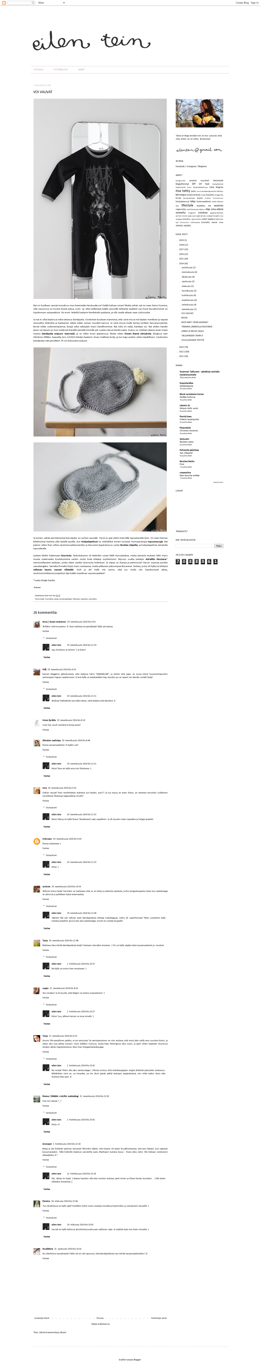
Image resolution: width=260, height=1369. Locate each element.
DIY (194, 184)
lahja (56, 599)
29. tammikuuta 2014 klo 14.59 (66, 887)
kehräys (220, 191)
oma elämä (217, 209)
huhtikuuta (187, 295)
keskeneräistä (193, 195)
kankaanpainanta (209, 191)
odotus (202, 210)
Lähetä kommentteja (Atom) (52, 1332)
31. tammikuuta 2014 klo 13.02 (94, 1096)
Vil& (44, 669)
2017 (181, 249)
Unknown (47, 839)
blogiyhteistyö (182, 184)
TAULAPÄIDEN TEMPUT (192, 336)
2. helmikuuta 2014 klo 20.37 (81, 964)
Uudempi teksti (41, 1318)
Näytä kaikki (218, 482)
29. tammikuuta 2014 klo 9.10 (62, 788)
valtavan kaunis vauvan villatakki (53, 570)
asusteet (205, 181)
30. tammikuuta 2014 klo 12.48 (63, 941)
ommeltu (93, 599)
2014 (181, 264)
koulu (200, 198)
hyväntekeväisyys (200, 187)
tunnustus (184, 222)
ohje (207, 209)
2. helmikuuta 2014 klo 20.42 (81, 1066)
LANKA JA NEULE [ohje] (192, 331)
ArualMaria (47, 1249)
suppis (45, 988)
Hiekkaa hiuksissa (187, 397)
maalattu (201, 206)
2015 (181, 259)
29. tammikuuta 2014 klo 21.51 (81, 696)
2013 (181, 347)
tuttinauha (195, 222)
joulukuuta (187, 268)
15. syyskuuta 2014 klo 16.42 (67, 1249)
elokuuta (186, 286)
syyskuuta (187, 281)
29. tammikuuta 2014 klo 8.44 (76, 740)
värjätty (187, 226)
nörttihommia (193, 210)
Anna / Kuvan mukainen (54, 622)
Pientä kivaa (185, 417)
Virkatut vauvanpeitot (189, 419)
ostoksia (202, 212)
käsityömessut (182, 202)
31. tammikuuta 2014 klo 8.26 (64, 988)
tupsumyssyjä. (155, 541)
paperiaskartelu (216, 213)
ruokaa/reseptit (212, 216)
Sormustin (184, 439)
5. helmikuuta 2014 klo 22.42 (67, 1144)
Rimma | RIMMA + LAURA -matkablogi (60, 1096)
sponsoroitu (196, 219)
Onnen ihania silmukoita (137, 334)
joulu (193, 191)
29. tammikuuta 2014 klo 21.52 (81, 764)
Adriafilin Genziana (156, 559)
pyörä (194, 216)
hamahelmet (217, 184)
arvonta (193, 181)
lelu (177, 206)
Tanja (45, 941)
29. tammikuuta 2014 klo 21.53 (81, 814)
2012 (181, 352)
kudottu (208, 198)
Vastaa (45, 631)
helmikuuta (188, 305)
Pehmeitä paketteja (189, 450)
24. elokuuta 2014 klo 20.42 (80, 1225)
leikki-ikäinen (217, 202)
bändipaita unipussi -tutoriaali (58, 334)
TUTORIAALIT (60, 69)
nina (44, 788)
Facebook (180, 166)
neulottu (84, 599)
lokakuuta (187, 277)
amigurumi (180, 181)
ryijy (221, 216)
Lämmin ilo (185, 405)
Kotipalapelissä (89, 541)
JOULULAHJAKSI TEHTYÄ (192, 340)
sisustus (186, 219)
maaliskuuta (188, 300)
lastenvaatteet (65, 599)
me (209, 206)
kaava (199, 191)
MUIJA (184, 318)
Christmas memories (189, 431)
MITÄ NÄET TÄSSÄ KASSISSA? (194, 322)
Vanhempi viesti (159, 1318)
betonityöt (218, 181)
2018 (181, 245)
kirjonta (210, 195)
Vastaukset (51, 638)
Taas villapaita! (186, 453)
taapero (211, 219)
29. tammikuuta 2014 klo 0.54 (81, 622)
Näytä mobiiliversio (101, 1324)
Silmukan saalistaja (51, 740)
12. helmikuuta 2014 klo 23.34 (81, 1174)
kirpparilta (219, 195)
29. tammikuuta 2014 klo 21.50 (81, 645)
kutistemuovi (218, 198)
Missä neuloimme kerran (192, 394)
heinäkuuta (188, 291)
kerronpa (181, 194)
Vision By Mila (49, 720)
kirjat (203, 195)
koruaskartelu (189, 198)
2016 (181, 254)
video (221, 222)
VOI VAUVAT (187, 313)
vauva (214, 222)
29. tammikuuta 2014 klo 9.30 (67, 839)
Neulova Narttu (187, 461)
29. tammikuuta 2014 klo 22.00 (81, 913)
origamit (192, 213)
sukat (204, 219)
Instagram (191, 166)
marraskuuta (188, 272)
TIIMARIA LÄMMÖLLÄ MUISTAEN (196, 327)
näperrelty (181, 209)
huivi (189, 187)
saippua (179, 219)
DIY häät (204, 184)
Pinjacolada (185, 428)
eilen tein (49, 596)
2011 (181, 356)
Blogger (137, 1360)
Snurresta (66, 555)
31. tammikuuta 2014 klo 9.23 (63, 1036)
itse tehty (49, 599)
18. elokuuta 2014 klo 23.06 (64, 1201)
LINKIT (81, 69)
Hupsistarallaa (186, 383)
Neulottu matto (186, 442)
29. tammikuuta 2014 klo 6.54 (62, 669)
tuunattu (205, 222)
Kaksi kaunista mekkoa (189, 475)
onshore (46, 887)
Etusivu (100, 1318)
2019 (181, 240)
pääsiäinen (201, 216)
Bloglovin (202, 166)
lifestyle (76, 599)
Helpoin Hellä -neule (189, 408)
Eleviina (46, 1201)
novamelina (185, 473)
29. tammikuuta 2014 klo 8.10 (71, 720)
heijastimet (181, 187)
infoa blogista (216, 187)
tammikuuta (188, 309)
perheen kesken (182, 216)
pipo (190, 216)
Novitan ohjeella (129, 545)
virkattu (179, 226)
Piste (182, 464)
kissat (178, 198)
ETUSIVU (39, 69)
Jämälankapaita (186, 386)
